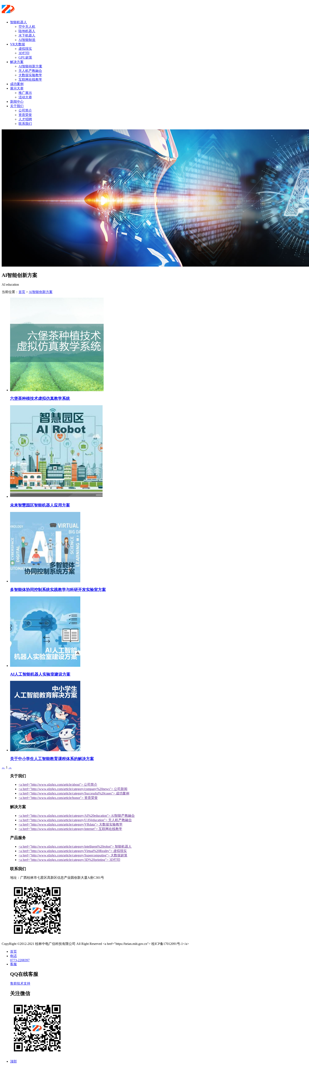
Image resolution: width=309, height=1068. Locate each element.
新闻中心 (17, 101)
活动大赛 (25, 97)
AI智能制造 (27, 40)
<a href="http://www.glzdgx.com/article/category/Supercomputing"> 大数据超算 (72, 855)
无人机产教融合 (30, 70)
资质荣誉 (25, 115)
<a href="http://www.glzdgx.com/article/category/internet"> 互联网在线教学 (70, 829)
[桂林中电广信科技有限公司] (27, 11)
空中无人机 (26, 26)
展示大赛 (17, 88)
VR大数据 (17, 44)
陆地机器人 (26, 31)
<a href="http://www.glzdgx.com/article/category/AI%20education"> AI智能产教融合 (76, 815)
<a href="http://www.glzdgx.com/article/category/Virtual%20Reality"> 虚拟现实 (72, 851)
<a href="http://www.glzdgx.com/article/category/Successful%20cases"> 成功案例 (73, 793)
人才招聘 (25, 119)
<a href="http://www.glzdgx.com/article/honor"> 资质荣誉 (58, 798)
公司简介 (25, 110)
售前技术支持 (20, 983)
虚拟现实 (25, 48)
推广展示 (25, 93)
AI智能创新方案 (30, 66)
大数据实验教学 (30, 75)
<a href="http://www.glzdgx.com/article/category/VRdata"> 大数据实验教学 (70, 824)
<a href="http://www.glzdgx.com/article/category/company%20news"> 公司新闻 (72, 789)
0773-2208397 (20, 960)
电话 (13, 956)
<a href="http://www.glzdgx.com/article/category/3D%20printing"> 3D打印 (69, 860)
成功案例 (17, 84)
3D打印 (23, 53)
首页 (21, 292)
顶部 (13, 1061)
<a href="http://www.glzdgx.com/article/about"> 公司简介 (57, 784)
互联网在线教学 (30, 79)
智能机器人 (18, 22)
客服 (13, 964)
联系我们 (25, 123)
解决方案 (17, 62)
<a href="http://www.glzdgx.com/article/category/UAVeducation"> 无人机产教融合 (75, 820)
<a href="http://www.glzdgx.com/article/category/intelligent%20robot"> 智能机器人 (75, 846)
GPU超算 (25, 57)
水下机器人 (26, 35)
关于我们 (17, 106)
